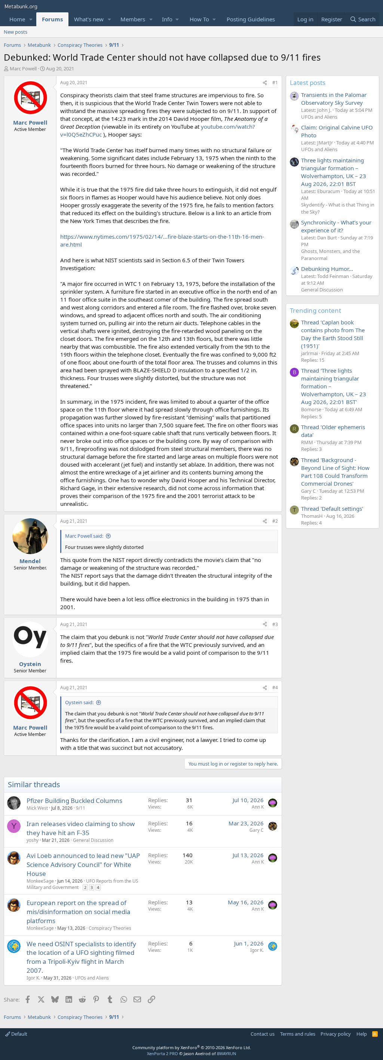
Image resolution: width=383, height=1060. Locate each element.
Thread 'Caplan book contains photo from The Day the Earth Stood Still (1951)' (333, 333)
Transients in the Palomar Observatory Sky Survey (334, 98)
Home (17, 19)
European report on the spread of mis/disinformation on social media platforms (79, 911)
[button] (31, 19)
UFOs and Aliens (92, 978)
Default (18, 1033)
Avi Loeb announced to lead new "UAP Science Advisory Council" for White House (83, 864)
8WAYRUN (226, 1053)
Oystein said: (79, 702)
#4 (275, 687)
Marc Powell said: (84, 535)
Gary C (256, 830)
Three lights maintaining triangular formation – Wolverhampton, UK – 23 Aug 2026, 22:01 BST (333, 171)
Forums (52, 19)
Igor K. (33, 978)
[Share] (265, 83)
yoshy (33, 840)
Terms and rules (297, 1033)
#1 (275, 82)
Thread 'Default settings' (332, 508)
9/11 (80, 808)
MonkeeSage (40, 881)
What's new (89, 19)
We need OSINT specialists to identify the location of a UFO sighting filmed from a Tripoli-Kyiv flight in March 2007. (81, 957)
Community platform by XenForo (191, 1047)
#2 (275, 521)
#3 (275, 624)
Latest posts (307, 82)
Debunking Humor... (327, 268)
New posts (15, 31)
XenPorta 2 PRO (162, 1053)
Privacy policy (336, 1033)
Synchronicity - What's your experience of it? (336, 226)
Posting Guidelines (251, 19)
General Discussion (93, 840)
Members (132, 19)
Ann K (258, 807)
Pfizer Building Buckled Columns (74, 800)
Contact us (263, 1033)
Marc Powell (23, 68)
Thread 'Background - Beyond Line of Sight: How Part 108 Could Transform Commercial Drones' (335, 471)
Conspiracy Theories (110, 928)
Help (361, 1033)
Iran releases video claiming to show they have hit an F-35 (81, 828)
